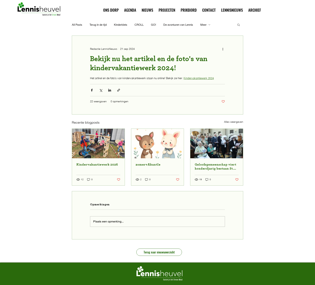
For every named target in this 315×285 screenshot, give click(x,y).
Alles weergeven (233, 121)
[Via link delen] (118, 90)
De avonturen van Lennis (178, 24)
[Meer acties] (223, 49)
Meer (203, 24)
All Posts (77, 24)
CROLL (139, 24)
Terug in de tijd (98, 24)
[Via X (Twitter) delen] (100, 90)
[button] (167, 10)
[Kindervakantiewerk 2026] (98, 143)
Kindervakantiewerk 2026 (97, 164)
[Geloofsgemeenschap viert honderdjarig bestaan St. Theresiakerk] (216, 143)
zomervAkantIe (148, 164)
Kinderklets (120, 24)
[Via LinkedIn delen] (109, 90)
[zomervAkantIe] (157, 143)
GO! (153, 24)
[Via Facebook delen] (92, 90)
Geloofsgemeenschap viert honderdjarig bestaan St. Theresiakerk (215, 167)
